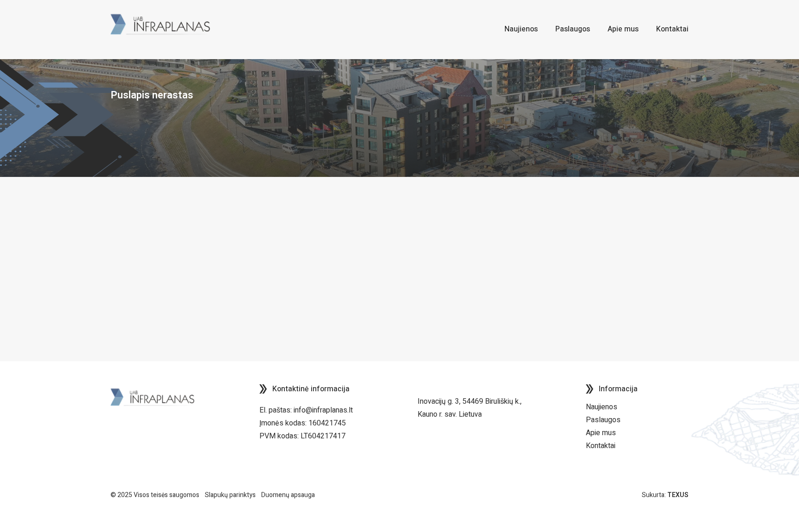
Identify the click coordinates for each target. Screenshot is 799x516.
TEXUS (677, 495)
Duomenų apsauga (288, 495)
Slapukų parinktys (230, 495)
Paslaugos (603, 419)
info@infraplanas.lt (323, 410)
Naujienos (601, 407)
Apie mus (601, 432)
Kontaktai (600, 445)
